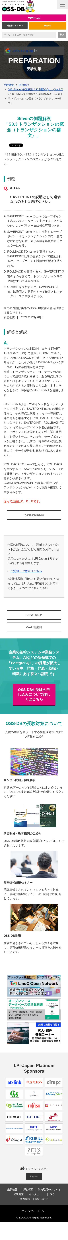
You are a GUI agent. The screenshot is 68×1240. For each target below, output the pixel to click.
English (47, 25)
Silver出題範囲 (34, 614)
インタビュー (36, 1194)
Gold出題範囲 (34, 627)
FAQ (52, 1194)
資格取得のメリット (49, 1189)
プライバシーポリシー (34, 1211)
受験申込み (34, 17)
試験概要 (28, 1189)
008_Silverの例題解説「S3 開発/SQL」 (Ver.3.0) (35, 89)
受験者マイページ (15, 25)
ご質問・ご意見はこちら (26, 571)
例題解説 (24, 84)
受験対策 (9, 84)
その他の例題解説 (34, 515)
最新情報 (12, 1189)
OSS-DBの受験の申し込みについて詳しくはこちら (34, 694)
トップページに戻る (37, 1168)
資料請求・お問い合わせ (34, 1198)
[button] (62, 4)
